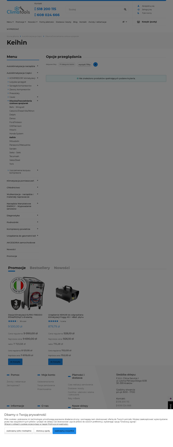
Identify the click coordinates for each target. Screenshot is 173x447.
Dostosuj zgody (43, 431)
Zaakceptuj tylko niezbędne (18, 431)
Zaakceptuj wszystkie (64, 431)
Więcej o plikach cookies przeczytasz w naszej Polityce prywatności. (36, 424)
